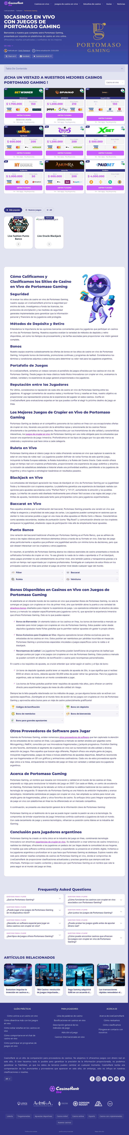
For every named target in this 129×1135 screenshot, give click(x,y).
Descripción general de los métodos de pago (65, 1035)
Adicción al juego (69, 1040)
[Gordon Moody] (80, 1112)
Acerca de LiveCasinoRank (111, 1024)
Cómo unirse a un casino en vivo (22, 1024)
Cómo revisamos (111, 1028)
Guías (109, 4)
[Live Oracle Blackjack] (49, 232)
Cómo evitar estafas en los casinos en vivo (22, 1038)
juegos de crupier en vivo (52, 439)
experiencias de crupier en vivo (50, 850)
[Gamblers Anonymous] (98, 1112)
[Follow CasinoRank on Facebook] (91, 1087)
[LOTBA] (22, 1112)
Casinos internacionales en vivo (69, 1045)
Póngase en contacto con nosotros (110, 1039)
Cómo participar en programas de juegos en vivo (20, 1053)
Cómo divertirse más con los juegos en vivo (21, 1030)
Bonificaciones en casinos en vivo (69, 1028)
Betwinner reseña (23, 119)
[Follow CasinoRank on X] (103, 1087)
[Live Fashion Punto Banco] (18, 232)
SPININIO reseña (64, 119)
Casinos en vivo (42, 4)
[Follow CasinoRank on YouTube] (109, 1087)
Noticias (121, 4)
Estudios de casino (92, 4)
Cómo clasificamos (111, 1033)
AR (7, 1087)
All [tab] (51, 210)
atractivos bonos (18, 616)
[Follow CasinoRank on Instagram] (97, 1087)
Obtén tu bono (23, 115)
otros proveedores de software (74, 745)
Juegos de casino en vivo (66, 4)
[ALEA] (42, 1112)
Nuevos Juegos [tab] (34, 210)
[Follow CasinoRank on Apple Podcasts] (121, 1087)
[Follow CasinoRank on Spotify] (115, 1087)
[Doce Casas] (62, 1112)
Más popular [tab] (14, 210)
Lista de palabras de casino (69, 1024)
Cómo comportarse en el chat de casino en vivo (19, 1045)
